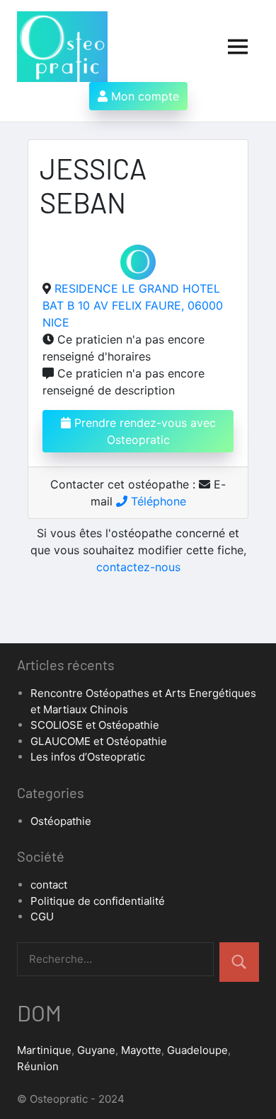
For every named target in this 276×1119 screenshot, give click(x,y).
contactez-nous (138, 567)
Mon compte (143, 96)
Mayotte (141, 1050)
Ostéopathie (60, 821)
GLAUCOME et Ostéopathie (98, 741)
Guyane (96, 1050)
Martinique (44, 1050)
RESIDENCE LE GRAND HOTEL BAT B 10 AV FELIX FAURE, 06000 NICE (132, 305)
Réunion (38, 1066)
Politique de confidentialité (97, 901)
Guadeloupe (197, 1050)
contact (48, 884)
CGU (42, 916)
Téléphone (156, 501)
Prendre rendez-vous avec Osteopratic (143, 431)
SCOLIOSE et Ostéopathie (94, 725)
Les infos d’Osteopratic (87, 756)
